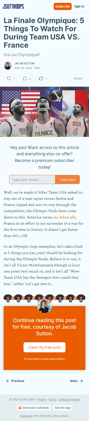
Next (74, 381)
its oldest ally (65, 217)
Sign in (79, 6)
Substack (26, 416)
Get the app (63, 408)
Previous (17, 381)
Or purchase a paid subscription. (44, 359)
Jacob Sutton (24, 63)
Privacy (42, 399)
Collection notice (69, 399)
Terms (53, 399)
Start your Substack (35, 408)
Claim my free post (44, 347)
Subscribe (62, 6)
